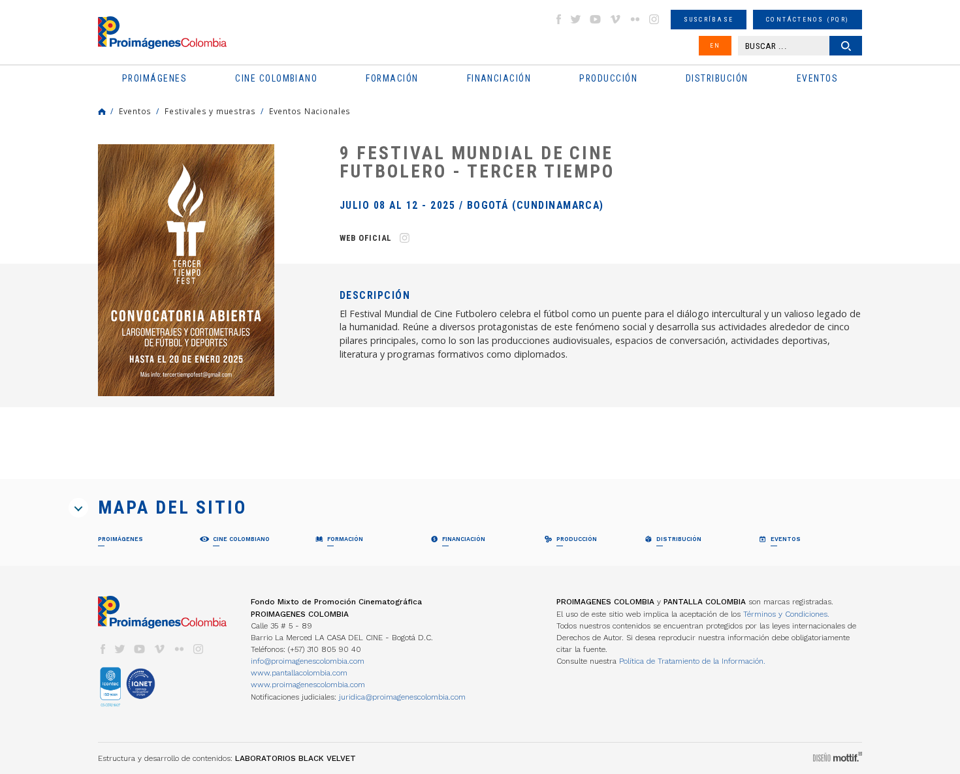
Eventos (135, 111)
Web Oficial (366, 238)
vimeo (615, 19)
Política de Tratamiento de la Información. (692, 661)
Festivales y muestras (210, 111)
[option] (186, 270)
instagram (654, 19)
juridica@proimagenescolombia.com (402, 697)
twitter (576, 19)
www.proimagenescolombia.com (308, 684)
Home (102, 111)
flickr (634, 19)
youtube (595, 19)
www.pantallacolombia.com (299, 672)
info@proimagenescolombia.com (307, 661)
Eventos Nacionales (310, 111)
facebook (558, 19)
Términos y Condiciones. (786, 614)
